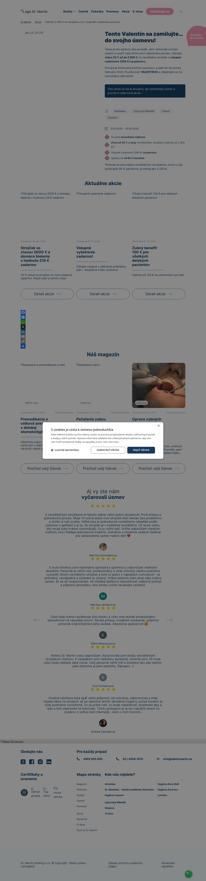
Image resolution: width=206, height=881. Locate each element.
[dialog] (103, 440)
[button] (65, 450)
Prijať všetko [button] (141, 450)
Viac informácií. (111, 441)
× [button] (158, 426)
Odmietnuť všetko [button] (108, 450)
